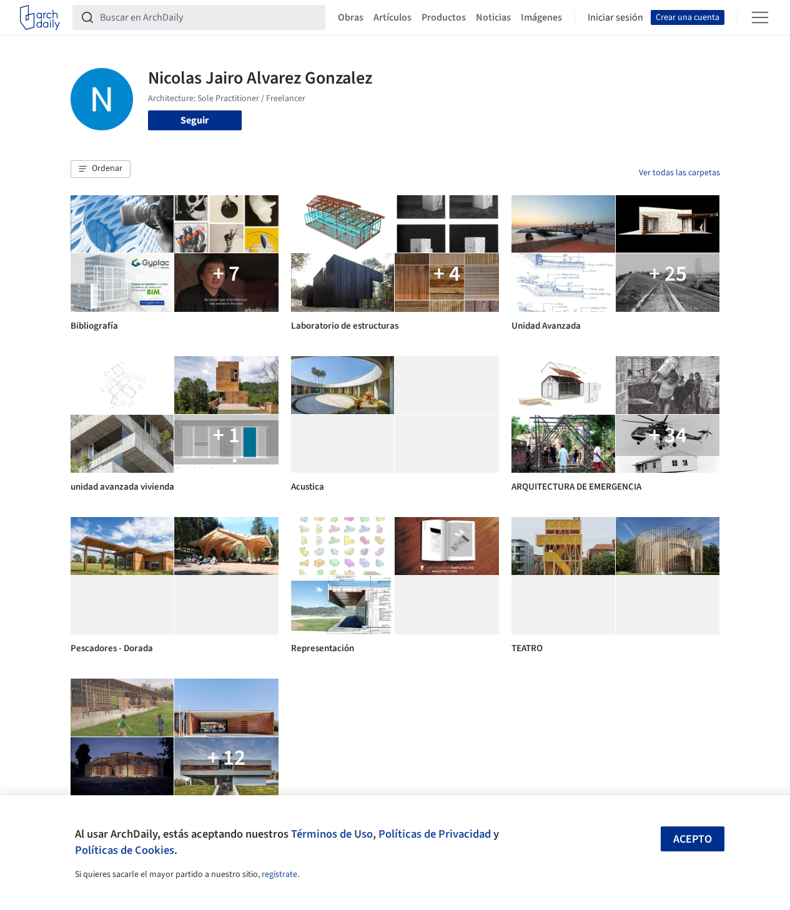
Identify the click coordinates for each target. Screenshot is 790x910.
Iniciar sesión (615, 17)
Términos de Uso (332, 834)
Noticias (493, 17)
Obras (350, 17)
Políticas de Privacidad (434, 834)
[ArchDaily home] (40, 17)
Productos (444, 17)
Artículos (392, 17)
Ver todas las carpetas (679, 172)
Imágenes (541, 17)
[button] (101, 169)
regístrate (279, 874)
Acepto (692, 839)
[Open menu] (760, 17)
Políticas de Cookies (124, 850)
